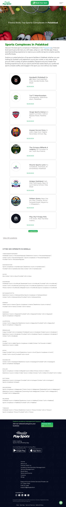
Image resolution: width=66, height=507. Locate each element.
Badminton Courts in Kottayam (12, 380)
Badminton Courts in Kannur (42, 304)
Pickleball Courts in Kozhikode (11, 283)
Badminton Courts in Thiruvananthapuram (39, 255)
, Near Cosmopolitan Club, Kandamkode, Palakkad (38, 80)
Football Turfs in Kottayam (29, 380)
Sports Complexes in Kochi (45, 352)
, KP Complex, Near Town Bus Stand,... (38, 149)
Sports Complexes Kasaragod (11, 363)
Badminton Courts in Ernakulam (12, 334)
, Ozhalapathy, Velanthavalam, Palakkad (38, 97)
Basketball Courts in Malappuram (49, 389)
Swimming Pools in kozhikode (28, 285)
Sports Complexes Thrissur (10, 412)
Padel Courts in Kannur (9, 304)
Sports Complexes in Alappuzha (12, 325)
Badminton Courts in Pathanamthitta (13, 295)
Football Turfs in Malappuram (11, 393)
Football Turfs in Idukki (9, 343)
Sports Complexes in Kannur (25, 304)
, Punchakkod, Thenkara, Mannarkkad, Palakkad (38, 166)
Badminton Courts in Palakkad (29, 400)
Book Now (24, 471)
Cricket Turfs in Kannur (24, 306)
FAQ (17, 505)
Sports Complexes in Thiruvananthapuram (37, 257)
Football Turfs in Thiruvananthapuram (13, 259)
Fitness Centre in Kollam (41, 371)
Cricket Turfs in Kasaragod (10, 361)
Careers (23, 475)
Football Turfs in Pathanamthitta (31, 297)
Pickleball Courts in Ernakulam (32, 332)
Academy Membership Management (33, 467)
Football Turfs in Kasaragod (46, 361)
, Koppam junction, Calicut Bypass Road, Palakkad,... (38, 114)
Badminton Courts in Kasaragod (28, 361)
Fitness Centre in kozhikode (11, 287)
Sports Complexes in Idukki (25, 343)
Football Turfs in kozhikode (48, 283)
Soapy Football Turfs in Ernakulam (12, 332)
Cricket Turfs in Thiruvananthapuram (13, 257)
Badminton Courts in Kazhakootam (34, 266)
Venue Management (27, 469)
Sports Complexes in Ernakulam (47, 334)
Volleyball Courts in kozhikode (28, 287)
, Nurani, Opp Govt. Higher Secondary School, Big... (38, 132)
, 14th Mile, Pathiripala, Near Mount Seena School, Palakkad (38, 184)
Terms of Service (30, 505)
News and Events (26, 473)
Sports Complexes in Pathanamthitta (35, 295)
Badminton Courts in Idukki (10, 345)
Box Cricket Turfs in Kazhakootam (31, 268)
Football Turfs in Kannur (9, 306)
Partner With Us (46, 425)
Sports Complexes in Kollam (11, 371)
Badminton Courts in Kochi (28, 352)
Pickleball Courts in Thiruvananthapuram (14, 255)
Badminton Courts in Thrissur (27, 410)
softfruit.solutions (31, 499)
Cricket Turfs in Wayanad (44, 314)
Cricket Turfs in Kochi (9, 354)
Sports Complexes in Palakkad (11, 402)
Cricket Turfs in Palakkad (46, 400)
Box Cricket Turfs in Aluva (10, 276)
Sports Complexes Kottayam (11, 382)
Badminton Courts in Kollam (11, 373)
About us (24, 463)
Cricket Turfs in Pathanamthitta (12, 297)
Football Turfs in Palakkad (28, 402)
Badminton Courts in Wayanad (11, 314)
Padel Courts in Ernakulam (49, 332)
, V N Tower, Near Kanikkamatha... (38, 218)
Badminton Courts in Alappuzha (28, 323)
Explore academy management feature (27, 421)
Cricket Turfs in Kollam (40, 373)
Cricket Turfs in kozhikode (10, 285)
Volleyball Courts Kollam (27, 371)
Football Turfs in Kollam (55, 373)
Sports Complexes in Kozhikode (47, 287)
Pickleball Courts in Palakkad (11, 400)
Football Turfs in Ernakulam (30, 334)
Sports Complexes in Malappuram (12, 389)
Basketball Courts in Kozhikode (30, 283)
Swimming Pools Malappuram (31, 391)
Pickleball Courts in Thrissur (10, 410)
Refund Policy (39, 505)
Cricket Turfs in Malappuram (49, 391)
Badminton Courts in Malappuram (12, 391)
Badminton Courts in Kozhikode (46, 285)
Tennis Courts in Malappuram (31, 389)
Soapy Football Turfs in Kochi (11, 352)
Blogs (22, 477)
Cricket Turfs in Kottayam (45, 380)
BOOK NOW (30, 86)
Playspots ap (47, 48)
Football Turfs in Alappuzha (46, 323)
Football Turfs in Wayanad (28, 314)
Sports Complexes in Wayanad (11, 315)
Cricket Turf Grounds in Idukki (42, 343)
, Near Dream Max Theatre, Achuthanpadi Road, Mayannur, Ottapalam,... (38, 201)
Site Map (22, 505)
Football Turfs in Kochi (22, 354)
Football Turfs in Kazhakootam (12, 268)
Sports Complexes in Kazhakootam (13, 266)
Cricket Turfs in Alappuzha (10, 323)
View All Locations (10, 238)
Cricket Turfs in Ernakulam (10, 336)
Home (23, 461)
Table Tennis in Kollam (26, 373)
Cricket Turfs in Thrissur (44, 410)
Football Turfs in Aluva (24, 276)
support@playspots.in (28, 487)
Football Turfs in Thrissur (26, 412)
